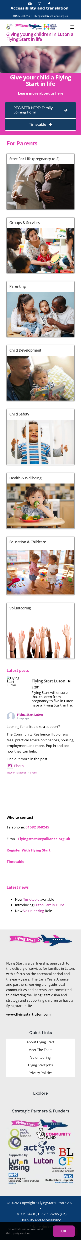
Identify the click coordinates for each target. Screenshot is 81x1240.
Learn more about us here (40, 93)
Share (33, 772)
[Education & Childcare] (40, 566)
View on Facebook (16, 772)
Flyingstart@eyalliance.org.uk (51, 16)
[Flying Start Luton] (15, 681)
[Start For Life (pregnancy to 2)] (40, 181)
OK (63, 1231)
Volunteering (33, 910)
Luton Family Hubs (49, 905)
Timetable (30, 899)
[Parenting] (40, 309)
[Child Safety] (40, 437)
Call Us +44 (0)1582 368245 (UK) (40, 1213)
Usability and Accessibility (41, 1220)
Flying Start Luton (30, 714)
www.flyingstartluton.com (28, 1014)
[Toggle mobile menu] (72, 27)
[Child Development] (40, 373)
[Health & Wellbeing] (40, 501)
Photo (19, 765)
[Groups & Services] (40, 245)
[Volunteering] (40, 631)
